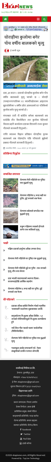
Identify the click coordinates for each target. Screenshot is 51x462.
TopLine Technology (31, 458)
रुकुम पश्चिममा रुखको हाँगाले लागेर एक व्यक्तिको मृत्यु (32, 228)
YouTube (27, 439)
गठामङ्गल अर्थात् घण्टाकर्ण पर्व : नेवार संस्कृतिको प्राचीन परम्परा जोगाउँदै (26, 349)
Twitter (27, 434)
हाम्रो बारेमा (27, 443)
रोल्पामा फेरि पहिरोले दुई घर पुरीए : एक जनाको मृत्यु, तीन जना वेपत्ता (27, 269)
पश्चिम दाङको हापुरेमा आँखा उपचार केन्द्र (24, 249)
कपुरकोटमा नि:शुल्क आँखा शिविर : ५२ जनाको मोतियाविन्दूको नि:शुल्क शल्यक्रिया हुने (28, 319)
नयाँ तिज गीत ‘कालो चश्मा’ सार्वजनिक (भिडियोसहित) (26, 329)
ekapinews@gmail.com (28, 382)
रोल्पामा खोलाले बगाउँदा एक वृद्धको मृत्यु (31, 212)
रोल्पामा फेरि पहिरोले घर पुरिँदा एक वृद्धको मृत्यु (32, 181)
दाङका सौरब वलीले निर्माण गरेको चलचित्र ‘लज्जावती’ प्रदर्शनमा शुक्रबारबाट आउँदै (28, 307)
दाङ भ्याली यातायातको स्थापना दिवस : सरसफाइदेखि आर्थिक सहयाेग (24, 280)
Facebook (26, 430)
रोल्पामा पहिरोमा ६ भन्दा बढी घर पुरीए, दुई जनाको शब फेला (33, 197)
